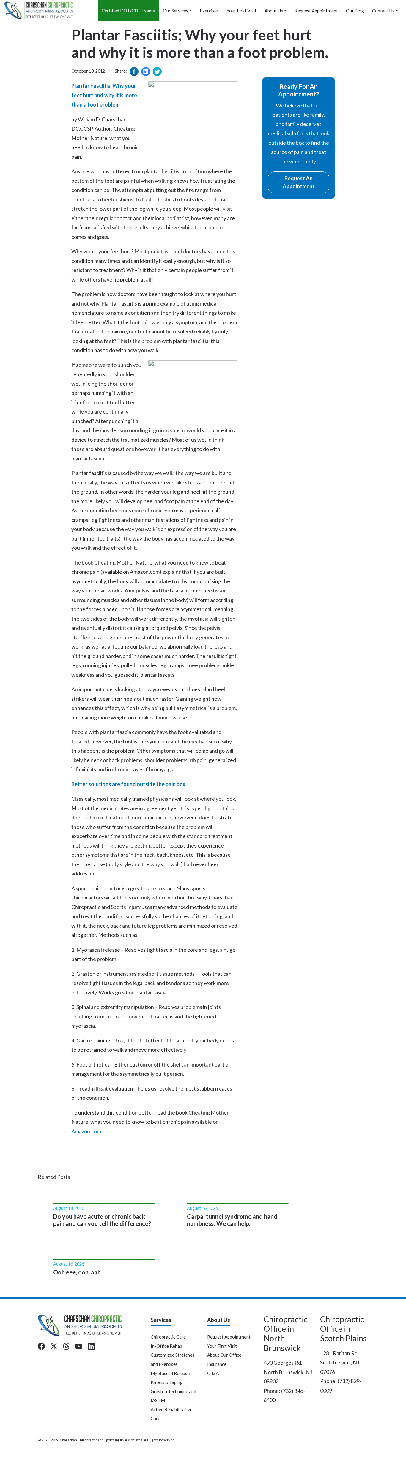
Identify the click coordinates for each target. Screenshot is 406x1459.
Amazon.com (86, 1131)
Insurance (216, 1364)
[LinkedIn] (91, 1346)
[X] (53, 1346)
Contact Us (383, 10)
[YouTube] (78, 1346)
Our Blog (355, 10)
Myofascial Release (170, 1373)
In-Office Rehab (166, 1346)
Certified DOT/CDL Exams (128, 10)
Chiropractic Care (168, 1336)
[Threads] (66, 1346)
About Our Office (224, 1355)
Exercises (209, 10)
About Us (274, 10)
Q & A (213, 1373)
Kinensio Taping (167, 1382)
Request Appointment (316, 10)
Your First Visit (241, 10)
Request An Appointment (299, 182)
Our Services (175, 10)
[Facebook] (41, 1346)
